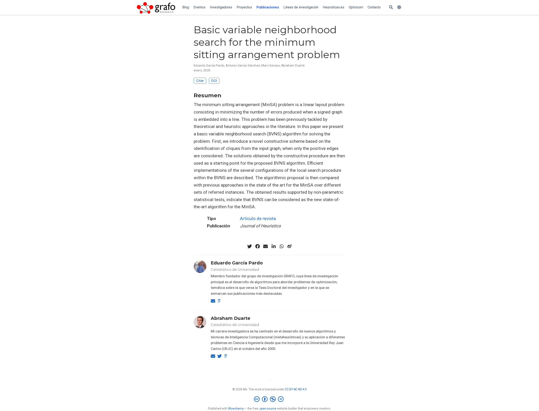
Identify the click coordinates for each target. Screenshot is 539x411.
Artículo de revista (258, 218)
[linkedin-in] (273, 246)
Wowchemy (236, 408)
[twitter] (249, 246)
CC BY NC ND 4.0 (296, 389)
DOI (214, 81)
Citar (200, 81)
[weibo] (289, 246)
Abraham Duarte (293, 65)
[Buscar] (391, 7)
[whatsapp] (281, 246)
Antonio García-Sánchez (243, 65)
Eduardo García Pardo (209, 65)
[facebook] (257, 246)
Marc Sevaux (270, 65)
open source (267, 408)
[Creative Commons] (269, 399)
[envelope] (265, 246)
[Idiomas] (399, 7)
